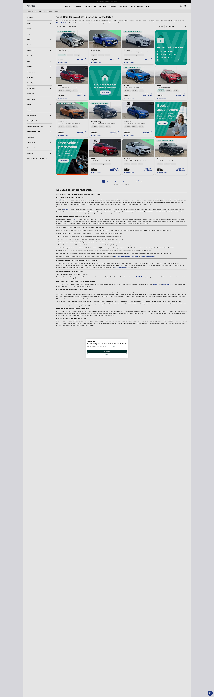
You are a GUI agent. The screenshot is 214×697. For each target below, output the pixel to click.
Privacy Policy (112, 346)
